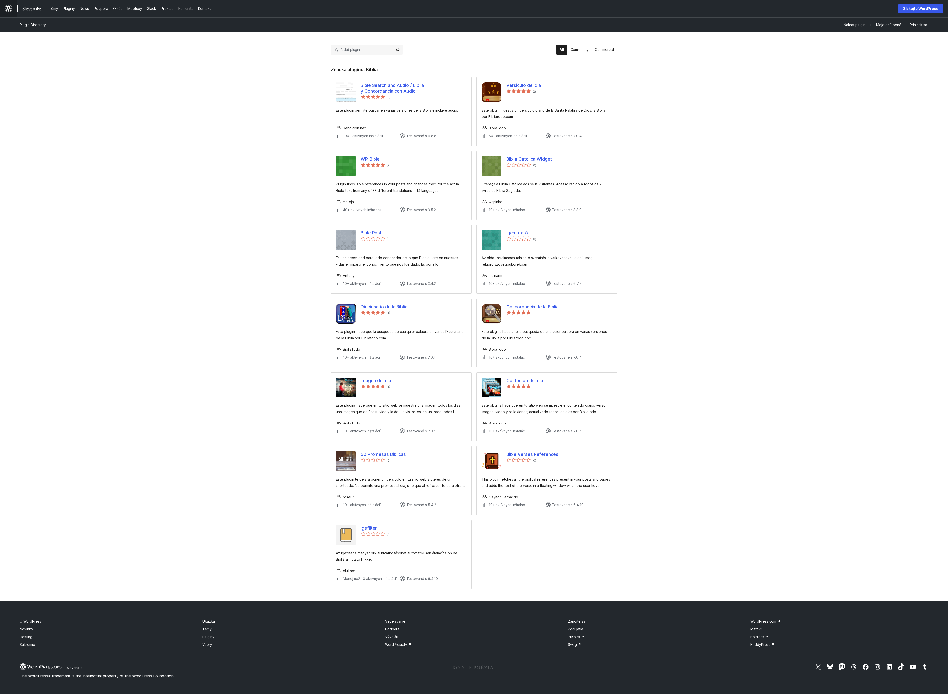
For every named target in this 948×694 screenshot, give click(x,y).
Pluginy (208, 637)
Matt (756, 629)
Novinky (26, 629)
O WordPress (30, 621)
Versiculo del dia (523, 85)
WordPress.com (765, 621)
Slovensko (75, 668)
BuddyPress (762, 644)
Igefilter (369, 528)
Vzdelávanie (395, 621)
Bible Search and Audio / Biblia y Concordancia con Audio (392, 88)
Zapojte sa (576, 621)
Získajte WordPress (920, 8)
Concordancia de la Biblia (532, 306)
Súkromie (27, 644)
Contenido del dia (524, 380)
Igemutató (517, 232)
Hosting (26, 637)
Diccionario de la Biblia (384, 306)
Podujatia (575, 629)
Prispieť (576, 637)
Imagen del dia (376, 380)
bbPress (759, 637)
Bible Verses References (532, 454)
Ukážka (208, 621)
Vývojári (391, 637)
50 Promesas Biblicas (383, 454)
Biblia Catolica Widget (529, 159)
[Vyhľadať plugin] (398, 50)
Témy (207, 629)
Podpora (392, 629)
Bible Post (371, 232)
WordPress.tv (398, 644)
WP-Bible (370, 159)
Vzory (207, 644)
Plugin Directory (33, 25)
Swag (574, 644)
